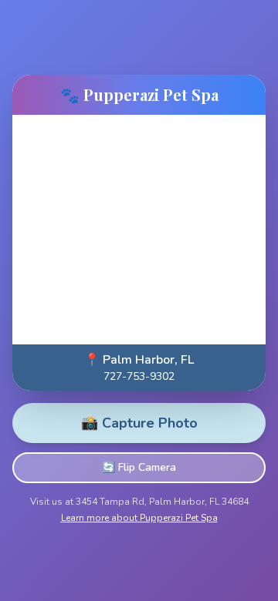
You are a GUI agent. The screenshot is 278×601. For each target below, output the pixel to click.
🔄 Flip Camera (139, 467)
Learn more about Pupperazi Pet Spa (139, 518)
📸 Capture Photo (139, 423)
